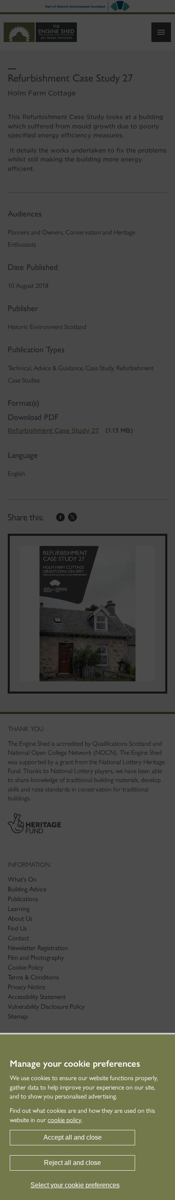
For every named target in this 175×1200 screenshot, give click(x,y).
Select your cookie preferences (75, 1185)
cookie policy (64, 1120)
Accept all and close (73, 1137)
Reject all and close (72, 1162)
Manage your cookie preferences (75, 1064)
